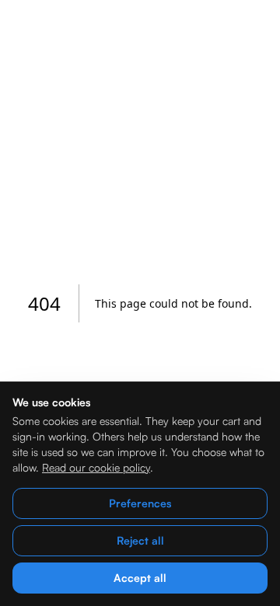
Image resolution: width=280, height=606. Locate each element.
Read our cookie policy (96, 467)
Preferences (140, 503)
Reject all (140, 540)
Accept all (140, 577)
